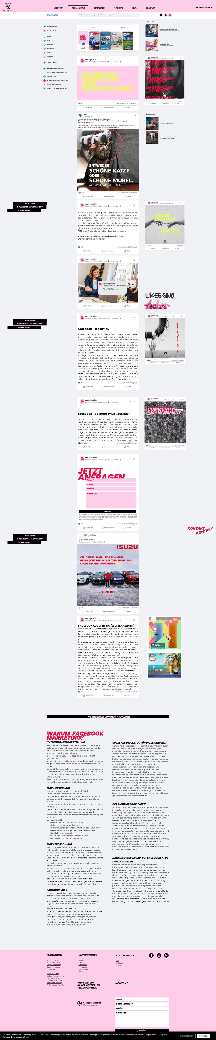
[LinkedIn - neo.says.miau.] (166, 955)
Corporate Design (52, 1007)
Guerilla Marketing (53, 999)
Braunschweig (21, 964)
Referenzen (82, 965)
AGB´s (80, 971)
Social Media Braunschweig (56, 995)
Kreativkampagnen (54, 967)
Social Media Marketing (54, 997)
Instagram (120, 963)
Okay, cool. (203, 1036)
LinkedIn (119, 965)
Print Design (51, 993)
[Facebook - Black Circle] (151, 955)
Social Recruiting (53, 974)
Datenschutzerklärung (95, 515)
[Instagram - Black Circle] (159, 955)
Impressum (82, 967)
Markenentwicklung (54, 960)
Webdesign (51, 969)
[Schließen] (213, 1036)
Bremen (19, 966)
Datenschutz (83, 969)
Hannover (20, 973)
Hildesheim (20, 975)
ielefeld (19, 961)
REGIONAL (22, 956)
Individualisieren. (186, 1036)
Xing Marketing (52, 989)
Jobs (80, 962)
